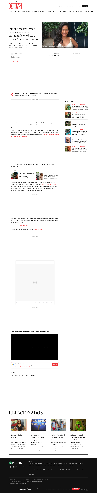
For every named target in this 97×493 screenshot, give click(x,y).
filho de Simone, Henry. (49, 184)
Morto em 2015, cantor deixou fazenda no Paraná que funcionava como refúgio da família (69, 1)
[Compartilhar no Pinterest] (58, 55)
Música (28, 11)
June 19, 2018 (38, 229)
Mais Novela (31, 465)
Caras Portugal (89, 11)
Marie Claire (51, 469)
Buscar (60, 6)
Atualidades (13, 11)
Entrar (79, 6)
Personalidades (56, 11)
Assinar (85, 6)
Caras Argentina (38, 469)
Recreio (55, 465)
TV (32, 11)
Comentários (15, 61)
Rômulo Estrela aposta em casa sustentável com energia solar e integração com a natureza (80, 133)
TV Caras (48, 11)
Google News (22, 366)
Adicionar (55, 364)
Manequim (38, 465)
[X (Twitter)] (16, 467)
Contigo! (65, 463)
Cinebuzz (60, 463)
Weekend (77, 469)
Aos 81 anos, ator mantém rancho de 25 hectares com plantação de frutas (78, 124)
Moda (23, 11)
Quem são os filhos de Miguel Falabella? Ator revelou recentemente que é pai (79, 116)
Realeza (36, 11)
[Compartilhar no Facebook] (49, 55)
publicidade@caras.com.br (36, 481)
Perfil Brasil (49, 465)
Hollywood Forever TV (77, 463)
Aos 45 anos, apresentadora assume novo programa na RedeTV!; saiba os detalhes (38, 440)
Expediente (31, 474)
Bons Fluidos (49, 463)
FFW (70, 463)
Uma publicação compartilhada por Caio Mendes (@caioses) (30, 302)
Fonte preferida (28, 366)
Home (10, 25)
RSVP (70, 11)
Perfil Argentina (70, 469)
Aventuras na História (39, 463)
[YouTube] (20, 467)
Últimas (42, 11)
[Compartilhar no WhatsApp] (46, 55)
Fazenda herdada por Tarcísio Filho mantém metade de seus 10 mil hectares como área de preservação (80, 150)
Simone (32, 375)
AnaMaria (30, 463)
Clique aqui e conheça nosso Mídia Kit (17, 483)
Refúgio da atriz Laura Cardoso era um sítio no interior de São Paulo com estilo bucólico (32, 1)
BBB (19, 11)
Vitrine (75, 11)
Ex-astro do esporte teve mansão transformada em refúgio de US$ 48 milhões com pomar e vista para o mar (80, 108)
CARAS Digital (18, 53)
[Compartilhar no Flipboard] (55, 55)
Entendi (76, 488)
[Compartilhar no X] (52, 55)
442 (82, 469)
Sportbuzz (60, 465)
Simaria (25, 375)
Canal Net (30, 469)
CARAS (55, 463)
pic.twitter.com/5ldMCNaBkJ (20, 225)
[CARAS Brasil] (15, 6)
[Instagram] (10, 467)
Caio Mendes (16, 375)
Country (80, 11)
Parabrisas (62, 469)
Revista (65, 11)
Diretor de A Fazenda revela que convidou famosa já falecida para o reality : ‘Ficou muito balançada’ (80, 141)
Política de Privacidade (15, 487)
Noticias (57, 469)
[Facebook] (13, 467)
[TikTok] (23, 467)
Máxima (44, 465)
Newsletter (70, 6)
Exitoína (45, 469)
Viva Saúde (70, 465)
